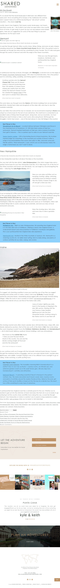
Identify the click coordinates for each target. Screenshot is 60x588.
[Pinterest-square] (32, 469)
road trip (49, 404)
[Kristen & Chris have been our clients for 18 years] (37, 482)
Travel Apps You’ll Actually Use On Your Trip (14, 418)
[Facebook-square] (27, 469)
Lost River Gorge (10, 195)
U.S (6, 406)
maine (17, 404)
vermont (10, 406)
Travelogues (20, 402)
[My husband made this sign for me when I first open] (22, 482)
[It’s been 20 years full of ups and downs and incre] (7, 482)
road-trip (55, 404)
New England (23, 404)
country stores (40, 402)
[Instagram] (30, 469)
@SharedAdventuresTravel (40, 465)
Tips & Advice (11, 402)
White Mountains (19, 406)
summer (2, 406)
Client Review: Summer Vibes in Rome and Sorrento (16, 416)
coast (33, 402)
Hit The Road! (6, 10)
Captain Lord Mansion (11, 364)
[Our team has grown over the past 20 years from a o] (52, 482)
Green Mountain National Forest (14, 74)
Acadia (24, 353)
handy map (17, 92)
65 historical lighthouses (43, 298)
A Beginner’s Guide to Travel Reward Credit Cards (16, 420)
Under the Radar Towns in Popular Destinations (15, 422)
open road (42, 404)
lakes (12, 404)
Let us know (14, 399)
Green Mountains (50, 402)
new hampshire (33, 404)
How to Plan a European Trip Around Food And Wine (16, 414)
